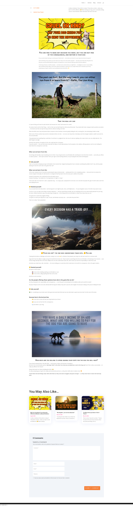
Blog (94, 2)
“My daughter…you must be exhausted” (66, 412)
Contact (99, 2)
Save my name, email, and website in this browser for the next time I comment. (52, 478)
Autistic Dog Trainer (38, 12)
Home (83, 2)
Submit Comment (92, 488)
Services (89, 2)
